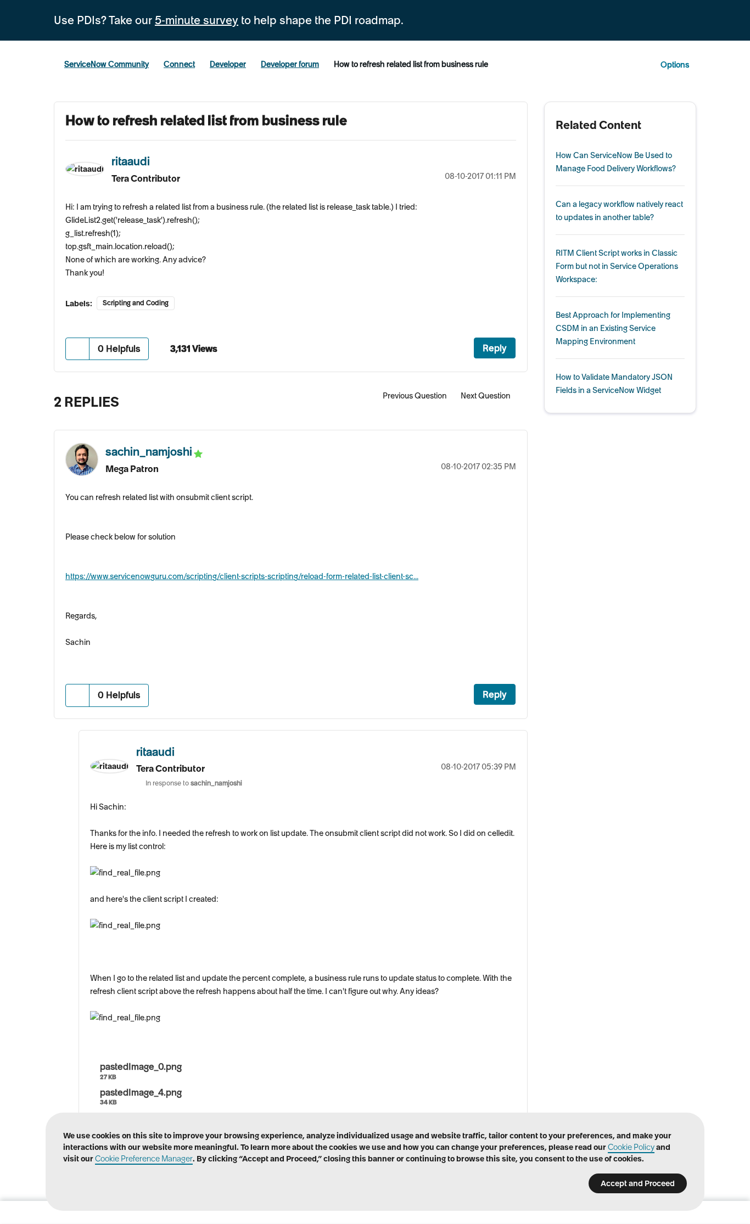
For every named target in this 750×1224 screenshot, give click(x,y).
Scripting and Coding (136, 303)
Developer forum (290, 64)
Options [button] (675, 65)
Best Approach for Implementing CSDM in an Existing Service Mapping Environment (613, 328)
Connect (179, 64)
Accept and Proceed (638, 1183)
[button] (77, 349)
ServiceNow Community (106, 64)
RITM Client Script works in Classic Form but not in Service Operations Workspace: (617, 266)
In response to (193, 783)
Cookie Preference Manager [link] (144, 1159)
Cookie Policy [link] (631, 1147)
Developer (228, 64)
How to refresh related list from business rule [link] (411, 64)
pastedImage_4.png (141, 1092)
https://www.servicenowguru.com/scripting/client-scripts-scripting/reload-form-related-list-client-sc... (241, 576)
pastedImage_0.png (141, 1066)
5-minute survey (196, 20)
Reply (495, 348)
